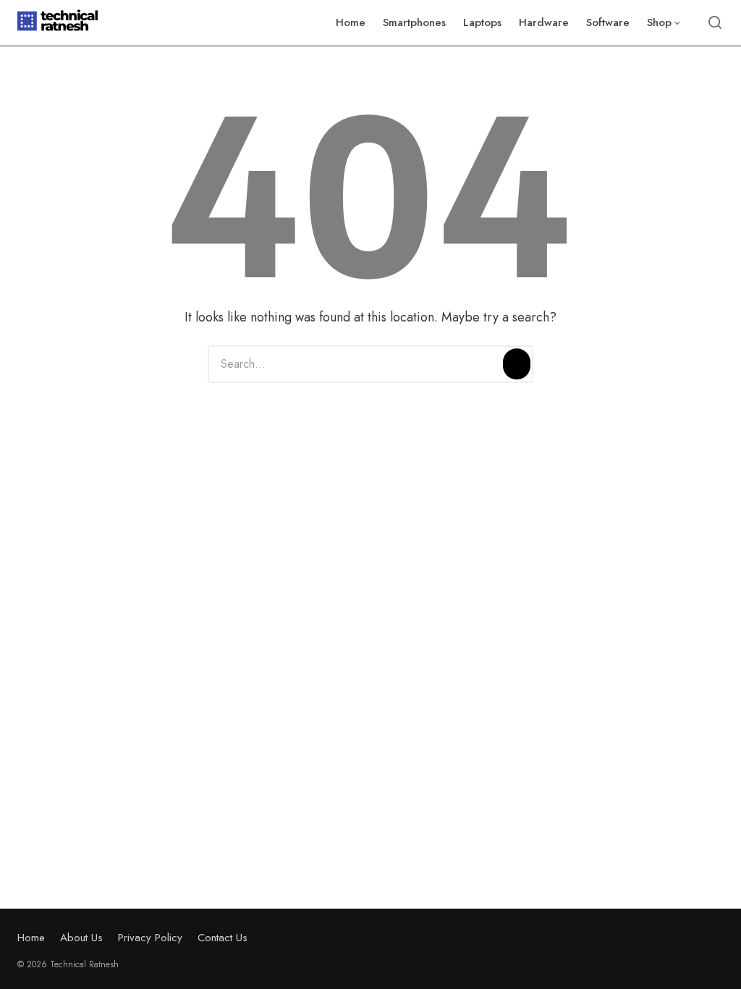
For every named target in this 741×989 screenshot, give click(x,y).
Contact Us (222, 938)
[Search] (516, 364)
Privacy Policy (150, 938)
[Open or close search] (715, 23)
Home (31, 938)
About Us (81, 938)
